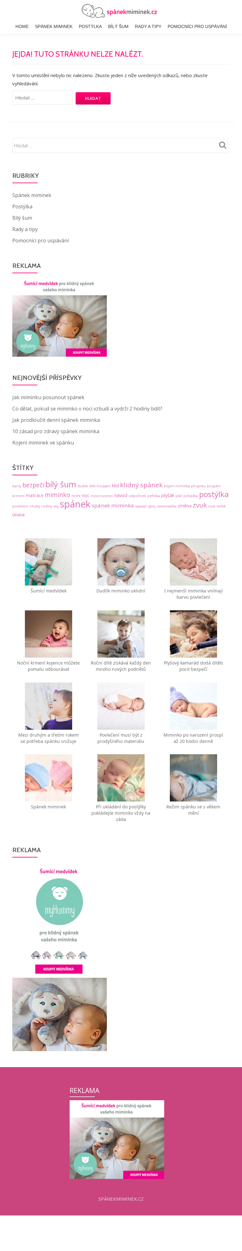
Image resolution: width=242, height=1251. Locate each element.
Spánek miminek (53, 26)
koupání (214, 486)
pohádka (190, 496)
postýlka (214, 494)
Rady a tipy (148, 26)
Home (22, 26)
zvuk (200, 505)
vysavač (141, 506)
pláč (179, 496)
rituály (35, 506)
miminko (57, 495)
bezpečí (33, 485)
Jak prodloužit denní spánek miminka (56, 419)
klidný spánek (141, 484)
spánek (75, 504)
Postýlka (90, 26)
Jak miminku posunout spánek (48, 397)
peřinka (153, 496)
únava (18, 515)
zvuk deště (217, 506)
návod (120, 495)
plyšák (167, 495)
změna (185, 506)
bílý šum (60, 484)
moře (76, 496)
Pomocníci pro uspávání (197, 26)
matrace (34, 495)
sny (56, 506)
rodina (46, 506)
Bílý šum (118, 26)
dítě (92, 486)
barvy (16, 486)
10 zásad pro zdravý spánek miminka (55, 431)
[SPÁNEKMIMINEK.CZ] (121, 11)
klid (115, 486)
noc (85, 495)
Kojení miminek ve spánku (43, 442)
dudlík (83, 486)
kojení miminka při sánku (185, 486)
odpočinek (137, 496)
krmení (18, 496)
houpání (104, 486)
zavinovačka (166, 506)
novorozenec (102, 496)
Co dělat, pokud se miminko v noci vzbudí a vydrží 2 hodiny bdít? (87, 408)
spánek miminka (113, 505)
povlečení (20, 506)
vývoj (152, 506)
